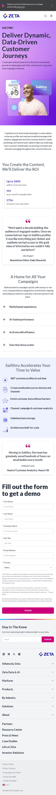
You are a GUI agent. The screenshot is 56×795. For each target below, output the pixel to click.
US (7, 785)
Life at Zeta (9, 746)
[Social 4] (19, 654)
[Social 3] (14, 654)
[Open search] (45, 16)
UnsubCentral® (9, 777)
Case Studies (9, 741)
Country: (6, 563)
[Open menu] (51, 16)
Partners (7, 723)
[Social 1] (3, 654)
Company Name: (10, 526)
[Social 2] (8, 654)
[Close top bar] (52, 5)
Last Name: (7, 514)
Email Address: (9, 550)
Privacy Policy (8, 764)
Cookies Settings (10, 781)
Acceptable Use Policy (12, 772)
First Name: (7, 502)
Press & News (10, 735)
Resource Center (12, 729)
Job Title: (6, 538)
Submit (28, 610)
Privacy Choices (9, 768)
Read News (21, 7)
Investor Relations (13, 752)
